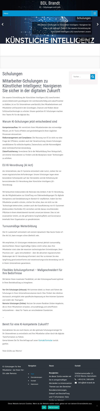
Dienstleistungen (36, 377)
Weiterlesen (53, 407)
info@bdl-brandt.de (86, 382)
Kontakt (33, 381)
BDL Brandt (50, 3)
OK (44, 407)
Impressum (34, 384)
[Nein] (97, 406)
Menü (6, 13)
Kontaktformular (45, 340)
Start (32, 374)
